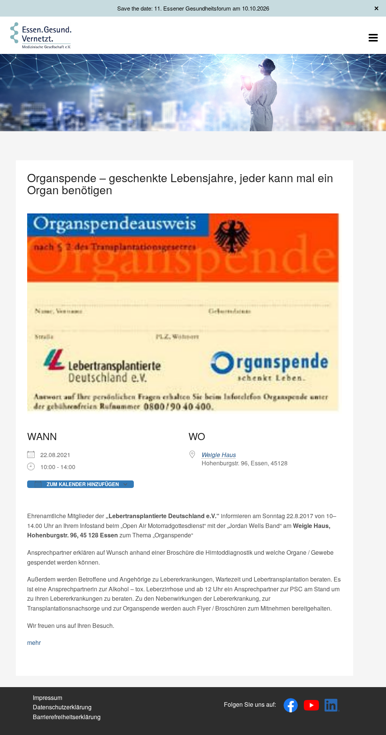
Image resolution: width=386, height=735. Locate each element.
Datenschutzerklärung (62, 707)
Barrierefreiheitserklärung (67, 716)
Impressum (47, 697)
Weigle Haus (219, 454)
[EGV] (40, 34)
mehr (34, 642)
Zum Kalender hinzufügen (82, 484)
